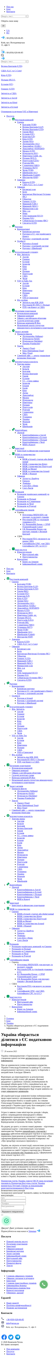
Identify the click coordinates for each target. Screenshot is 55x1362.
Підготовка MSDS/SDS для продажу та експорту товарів (35, 516)
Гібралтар (26, 199)
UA (3, 26)
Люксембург (28, 395)
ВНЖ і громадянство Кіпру (34, 464)
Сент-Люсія (27, 488)
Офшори (21, 187)
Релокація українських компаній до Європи (32, 946)
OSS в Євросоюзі (30, 298)
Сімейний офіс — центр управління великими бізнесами (33, 356)
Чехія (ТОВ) (28, 170)
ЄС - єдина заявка (30, 381)
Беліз (24, 192)
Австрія (26, 366)
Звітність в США (9, 93)
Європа (20, 122)
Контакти (10, 11)
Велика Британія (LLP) (32, 127)
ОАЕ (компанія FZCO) (32, 216)
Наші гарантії (12, 1303)
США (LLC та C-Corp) (11, 71)
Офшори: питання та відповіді (20, 1278)
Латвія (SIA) (28, 141)
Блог (8, 9)
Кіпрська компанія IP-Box (29, 323)
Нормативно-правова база (18, 1288)
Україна (26, 419)
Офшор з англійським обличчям (31, 318)
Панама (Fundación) (31, 343)
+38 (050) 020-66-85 (15, 1319)
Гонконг (26, 259)
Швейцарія (27, 426)
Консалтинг (22, 559)
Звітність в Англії (9, 98)
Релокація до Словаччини (28, 501)
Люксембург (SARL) (31, 146)
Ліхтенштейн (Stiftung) (32, 336)
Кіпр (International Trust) (33, 351)
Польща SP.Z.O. (8, 80)
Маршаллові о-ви (30, 208)
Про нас (10, 7)
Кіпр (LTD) (6, 75)
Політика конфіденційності (18, 1305)
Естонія (25, 262)
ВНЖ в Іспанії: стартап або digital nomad (35, 914)
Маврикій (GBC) (30, 204)
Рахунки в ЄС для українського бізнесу (35, 691)
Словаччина (27, 412)
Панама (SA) (28, 218)
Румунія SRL (28, 163)
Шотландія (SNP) (30, 177)
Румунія (26, 410)
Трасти (20, 346)
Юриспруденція (24, 552)
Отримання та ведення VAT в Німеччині (19, 111)
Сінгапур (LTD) (29, 223)
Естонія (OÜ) (7, 84)
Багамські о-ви (29, 189)
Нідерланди (27, 400)
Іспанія (25, 386)
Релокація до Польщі (26, 499)
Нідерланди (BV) (30, 153)
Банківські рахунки (31, 231)
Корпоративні (23, 229)
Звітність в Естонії (9, 107)
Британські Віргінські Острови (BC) (33, 654)
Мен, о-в (26, 211)
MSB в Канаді (28, 444)
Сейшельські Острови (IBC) (35, 220)
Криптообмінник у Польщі (34, 440)
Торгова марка (23, 364)
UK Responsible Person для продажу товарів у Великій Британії (34, 531)
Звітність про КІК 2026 (32, 302)
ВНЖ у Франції (29, 474)
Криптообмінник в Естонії (34, 437)
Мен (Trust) (27, 353)
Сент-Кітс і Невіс (30, 486)
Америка (21, 180)
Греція (25, 376)
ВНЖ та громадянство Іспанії (35, 471)
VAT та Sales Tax (24, 281)
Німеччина (27, 290)
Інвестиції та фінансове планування (33, 451)
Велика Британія (30, 374)
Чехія (24, 278)
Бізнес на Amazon (30, 562)
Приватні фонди (24, 334)
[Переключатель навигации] (2, 50)
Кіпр (24, 266)
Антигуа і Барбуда (30, 478)
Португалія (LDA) (30, 160)
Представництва (30, 557)
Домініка (26, 483)
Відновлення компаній (27, 313)
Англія (25, 257)
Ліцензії (20, 432)
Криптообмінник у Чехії (33, 442)
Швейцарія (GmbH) (31, 175)
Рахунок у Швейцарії (32, 248)
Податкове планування (16, 1244)
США (25, 276)
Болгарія (26, 371)
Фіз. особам (22, 300)
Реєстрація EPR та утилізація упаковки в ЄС (35, 520)
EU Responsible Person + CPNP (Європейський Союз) (36, 525)
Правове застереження (16, 1308)
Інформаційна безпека (16, 1285)
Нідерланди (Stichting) (32, 341)
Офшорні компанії (25, 316)
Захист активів (13, 1253)
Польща (26, 271)
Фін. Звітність (23, 254)
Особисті (21, 241)
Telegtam (32, 1231)
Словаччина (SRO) (31, 165)
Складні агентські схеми (28, 320)
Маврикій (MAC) (30, 206)
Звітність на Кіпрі (9, 102)
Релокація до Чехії (25, 504)
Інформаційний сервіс (32, 564)
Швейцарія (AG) (30, 172)
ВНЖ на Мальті (29, 469)
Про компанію (12, 1349)
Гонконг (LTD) (8, 89)
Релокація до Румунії (26, 506)
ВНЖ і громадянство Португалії (37, 466)
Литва (25, 393)
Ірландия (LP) (28, 136)
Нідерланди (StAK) (31, 339)
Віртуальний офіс (30, 554)
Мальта (25, 398)
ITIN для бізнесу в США (33, 307)
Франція (26, 422)
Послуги (10, 1351)
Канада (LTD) (28, 182)
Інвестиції (11, 1246)
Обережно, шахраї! (15, 1293)
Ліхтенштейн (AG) (31, 144)
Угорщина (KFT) (30, 168)
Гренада (26, 481)
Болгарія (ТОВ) (29, 124)
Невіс (25, 213)
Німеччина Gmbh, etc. (32, 156)
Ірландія (26, 264)
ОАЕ (24, 269)
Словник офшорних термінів (19, 1276)
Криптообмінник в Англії (34, 435)
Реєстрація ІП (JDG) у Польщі (36, 305)
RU (7, 33)
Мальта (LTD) (28, 151)
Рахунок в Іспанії (30, 243)
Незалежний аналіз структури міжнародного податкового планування (35, 326)
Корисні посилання (15, 1290)
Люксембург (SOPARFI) (33, 148)
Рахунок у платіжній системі (35, 239)
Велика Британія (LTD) (11, 66)
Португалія (27, 274)
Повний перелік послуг (17, 1241)
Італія (25, 388)
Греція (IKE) (28, 132)
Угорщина (27, 417)
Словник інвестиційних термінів (21, 1283)
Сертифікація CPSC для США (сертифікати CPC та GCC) (36, 544)
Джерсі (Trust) (28, 348)
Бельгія (25, 369)
